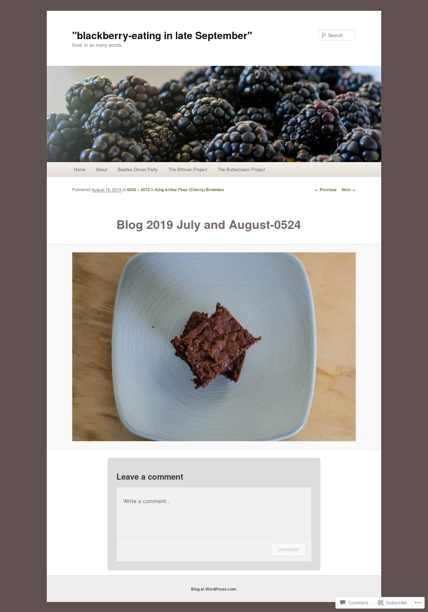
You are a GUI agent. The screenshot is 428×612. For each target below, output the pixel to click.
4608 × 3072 (138, 190)
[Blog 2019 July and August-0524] (214, 346)
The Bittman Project (188, 169)
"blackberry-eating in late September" (162, 35)
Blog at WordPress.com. (214, 589)
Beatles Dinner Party (138, 169)
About (101, 169)
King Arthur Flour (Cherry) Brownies (189, 190)
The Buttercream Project (241, 169)
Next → (349, 190)
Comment (288, 549)
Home (79, 169)
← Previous (326, 190)
